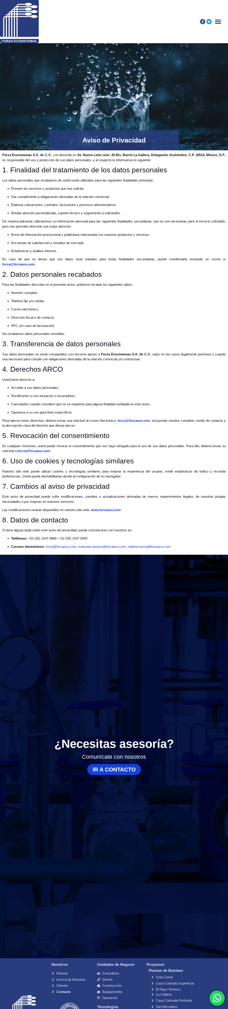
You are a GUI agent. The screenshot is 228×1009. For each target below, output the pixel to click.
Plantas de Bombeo (166, 970)
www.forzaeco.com (106, 510)
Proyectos (155, 964)
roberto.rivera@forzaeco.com (149, 546)
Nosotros (59, 964)
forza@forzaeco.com (18, 264)
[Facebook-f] (202, 21)
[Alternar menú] (218, 21)
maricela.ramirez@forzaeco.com (102, 546)
